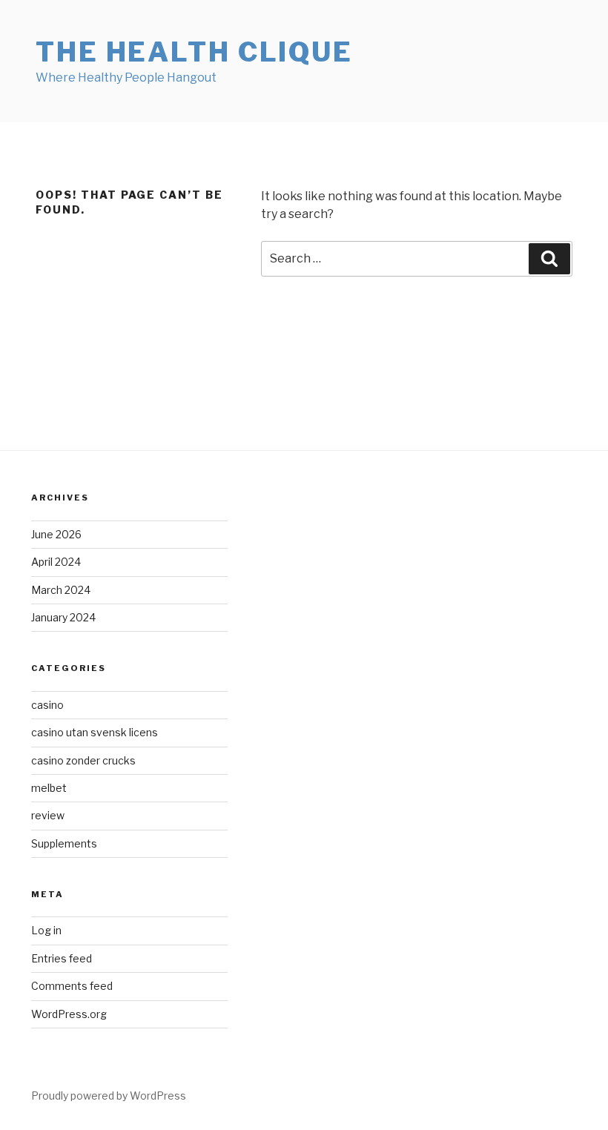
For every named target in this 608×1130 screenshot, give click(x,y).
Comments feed (72, 985)
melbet (49, 788)
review (48, 815)
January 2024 (63, 617)
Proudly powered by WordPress (108, 1095)
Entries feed (61, 958)
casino (47, 704)
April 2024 (56, 561)
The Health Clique (194, 52)
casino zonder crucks (83, 760)
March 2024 (60, 590)
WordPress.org (69, 1014)
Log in (46, 930)
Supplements (64, 843)
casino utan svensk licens (94, 732)
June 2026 (56, 534)
